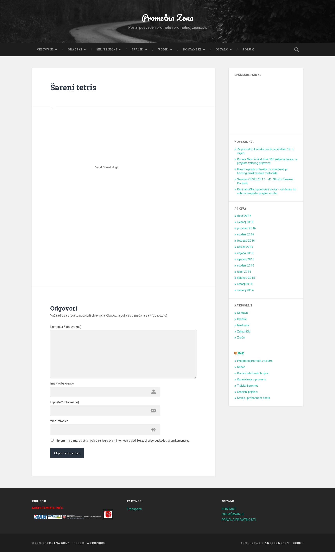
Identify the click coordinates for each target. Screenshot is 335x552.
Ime (62, 383)
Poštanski (192, 49)
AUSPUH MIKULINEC (47, 508)
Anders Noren (277, 542)
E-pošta (64, 402)
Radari (241, 367)
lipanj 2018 (244, 216)
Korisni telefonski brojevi (253, 373)
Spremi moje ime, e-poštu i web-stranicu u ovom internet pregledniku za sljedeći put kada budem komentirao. (123, 440)
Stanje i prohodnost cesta (253, 398)
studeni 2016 (245, 234)
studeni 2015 (245, 265)
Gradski (75, 49)
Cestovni (45, 49)
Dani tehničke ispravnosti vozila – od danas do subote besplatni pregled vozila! (266, 191)
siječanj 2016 (245, 259)
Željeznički (107, 49)
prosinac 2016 (246, 228)
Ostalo (222, 49)
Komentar (65, 326)
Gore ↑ (298, 542)
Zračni (137, 49)
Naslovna (243, 325)
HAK (241, 353)
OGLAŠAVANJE (233, 514)
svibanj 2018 (245, 222)
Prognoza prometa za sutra (255, 361)
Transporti (134, 509)
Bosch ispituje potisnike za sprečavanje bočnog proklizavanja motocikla (262, 171)
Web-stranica (59, 421)
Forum (249, 49)
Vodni (163, 49)
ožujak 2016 (245, 247)
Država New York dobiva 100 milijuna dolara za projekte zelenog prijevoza (267, 161)
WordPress (95, 542)
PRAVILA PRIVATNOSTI (239, 520)
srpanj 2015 (245, 284)
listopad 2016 (246, 240)
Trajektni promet (247, 385)
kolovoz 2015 (246, 277)
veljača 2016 (245, 253)
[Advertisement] (83, 240)
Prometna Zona (167, 17)
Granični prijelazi (247, 392)
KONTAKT (229, 509)
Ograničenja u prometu (251, 379)
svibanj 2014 (245, 290)
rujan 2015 (244, 271)
